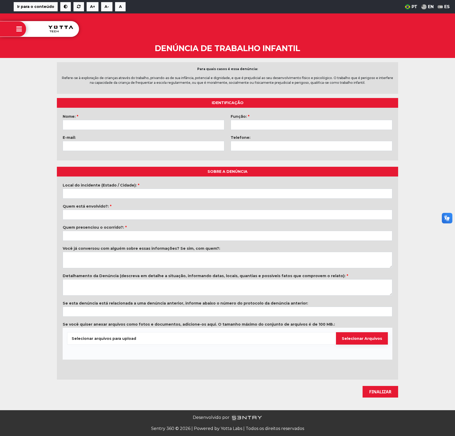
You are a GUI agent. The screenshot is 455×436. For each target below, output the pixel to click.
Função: (240, 116)
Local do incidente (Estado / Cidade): (101, 185)
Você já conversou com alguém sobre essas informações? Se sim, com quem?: (141, 248)
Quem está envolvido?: (87, 206)
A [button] (120, 6)
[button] (65, 6)
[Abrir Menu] (19, 29)
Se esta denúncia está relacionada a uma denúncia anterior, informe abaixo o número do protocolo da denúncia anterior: (185, 303)
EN (431, 6)
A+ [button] (92, 6)
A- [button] (107, 6)
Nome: (70, 116)
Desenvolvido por (212, 417)
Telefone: (240, 137)
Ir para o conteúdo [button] (35, 6)
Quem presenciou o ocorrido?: (95, 227)
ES (447, 6)
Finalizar (380, 392)
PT (414, 6)
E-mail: (69, 137)
